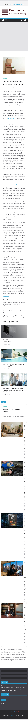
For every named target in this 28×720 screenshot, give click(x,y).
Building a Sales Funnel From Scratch (13, 410)
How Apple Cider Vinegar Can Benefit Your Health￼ (14, 311)
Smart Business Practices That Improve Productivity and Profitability (25, 577)
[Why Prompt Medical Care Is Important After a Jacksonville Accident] (12, 625)
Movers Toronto (14, 89)
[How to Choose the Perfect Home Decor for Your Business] (12, 441)
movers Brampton (12, 118)
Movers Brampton (7, 89)
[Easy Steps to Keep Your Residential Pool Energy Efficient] (14, 350)
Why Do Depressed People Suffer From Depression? (13, 316)
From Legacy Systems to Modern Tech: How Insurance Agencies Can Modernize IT (13, 390)
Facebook (3, 703)
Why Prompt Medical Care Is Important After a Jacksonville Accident (25, 620)
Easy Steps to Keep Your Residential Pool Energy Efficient (13, 365)
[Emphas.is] (3, 20)
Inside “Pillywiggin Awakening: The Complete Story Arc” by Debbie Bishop (25, 532)
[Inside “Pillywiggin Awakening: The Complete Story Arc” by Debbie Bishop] (12, 536)
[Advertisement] (14, 36)
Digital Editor (6, 87)
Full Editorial (13, 414)
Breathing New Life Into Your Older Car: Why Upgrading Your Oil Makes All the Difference (25, 482)
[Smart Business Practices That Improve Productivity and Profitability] (12, 582)
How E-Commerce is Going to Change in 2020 (12, 340)
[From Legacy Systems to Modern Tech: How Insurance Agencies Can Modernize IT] (14, 374)
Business (4, 78)
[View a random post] (25, 20)
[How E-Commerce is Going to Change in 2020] (14, 325)
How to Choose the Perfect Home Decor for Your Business (24, 436)
